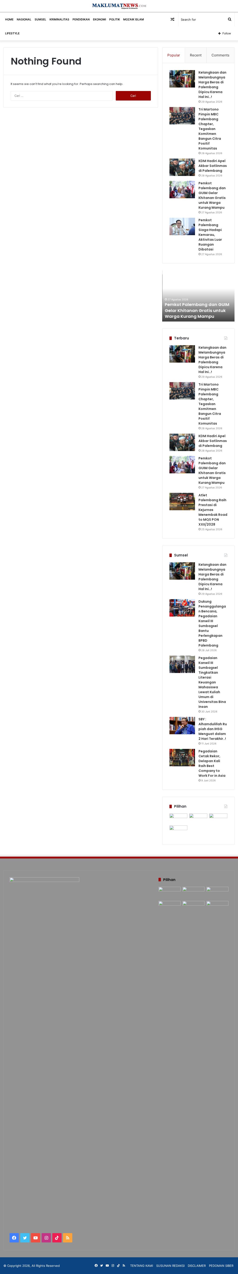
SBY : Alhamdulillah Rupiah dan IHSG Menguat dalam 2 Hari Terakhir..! (212, 729)
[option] (198, 296)
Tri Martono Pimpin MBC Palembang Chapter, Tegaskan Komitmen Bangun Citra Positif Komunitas (209, 129)
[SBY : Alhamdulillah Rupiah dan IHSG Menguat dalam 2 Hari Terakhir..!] (182, 725)
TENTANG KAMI (141, 1266)
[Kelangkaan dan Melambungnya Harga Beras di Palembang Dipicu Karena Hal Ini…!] (182, 79)
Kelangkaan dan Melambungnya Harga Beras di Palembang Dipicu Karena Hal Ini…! (212, 84)
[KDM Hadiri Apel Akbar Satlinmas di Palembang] (182, 167)
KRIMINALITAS (59, 19)
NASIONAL (24, 19)
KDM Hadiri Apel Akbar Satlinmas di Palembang (212, 166)
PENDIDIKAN (81, 19)
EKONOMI (99, 19)
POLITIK (114, 19)
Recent (196, 55)
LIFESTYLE (12, 33)
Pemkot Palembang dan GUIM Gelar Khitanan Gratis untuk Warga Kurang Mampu (212, 195)
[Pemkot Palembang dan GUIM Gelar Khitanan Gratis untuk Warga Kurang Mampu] (182, 189)
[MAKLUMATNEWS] (119, 6)
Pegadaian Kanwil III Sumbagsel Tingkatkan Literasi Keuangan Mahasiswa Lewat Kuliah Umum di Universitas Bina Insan (212, 682)
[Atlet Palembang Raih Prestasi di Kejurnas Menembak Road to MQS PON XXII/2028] (182, 501)
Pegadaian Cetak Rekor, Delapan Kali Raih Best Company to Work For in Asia (211, 763)
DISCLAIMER (197, 1266)
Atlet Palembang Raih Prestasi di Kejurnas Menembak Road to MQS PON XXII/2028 (212, 510)
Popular (173, 55)
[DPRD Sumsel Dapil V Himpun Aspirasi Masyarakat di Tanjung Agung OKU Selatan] (198, 818)
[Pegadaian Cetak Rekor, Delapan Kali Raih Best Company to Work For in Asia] (182, 757)
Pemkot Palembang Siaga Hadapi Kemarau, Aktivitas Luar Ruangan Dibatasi (210, 235)
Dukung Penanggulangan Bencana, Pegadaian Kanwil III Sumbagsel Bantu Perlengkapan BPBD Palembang (212, 623)
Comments (220, 55)
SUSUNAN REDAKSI (170, 1266)
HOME (9, 19)
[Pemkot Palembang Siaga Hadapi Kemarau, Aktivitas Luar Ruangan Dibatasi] (182, 226)
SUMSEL (40, 19)
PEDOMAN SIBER (221, 1266)
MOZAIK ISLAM (133, 19)
